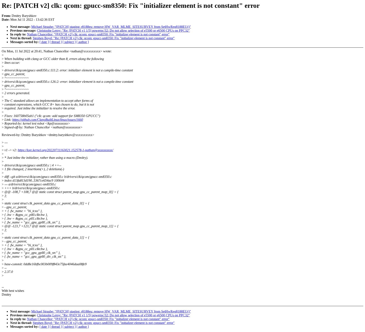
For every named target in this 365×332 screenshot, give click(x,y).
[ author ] (82, 42)
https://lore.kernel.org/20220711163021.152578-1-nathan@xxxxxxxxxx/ (65, 150)
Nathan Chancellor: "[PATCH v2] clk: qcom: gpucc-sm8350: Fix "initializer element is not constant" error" (98, 34)
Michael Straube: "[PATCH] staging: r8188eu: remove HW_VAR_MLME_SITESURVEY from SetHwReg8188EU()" (111, 27)
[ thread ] (56, 42)
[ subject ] (69, 42)
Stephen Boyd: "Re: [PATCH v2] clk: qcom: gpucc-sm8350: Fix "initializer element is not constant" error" (104, 38)
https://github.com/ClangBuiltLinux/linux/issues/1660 (47, 119)
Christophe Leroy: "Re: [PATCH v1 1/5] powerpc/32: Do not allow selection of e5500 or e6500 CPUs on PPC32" (113, 30)
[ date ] (44, 42)
